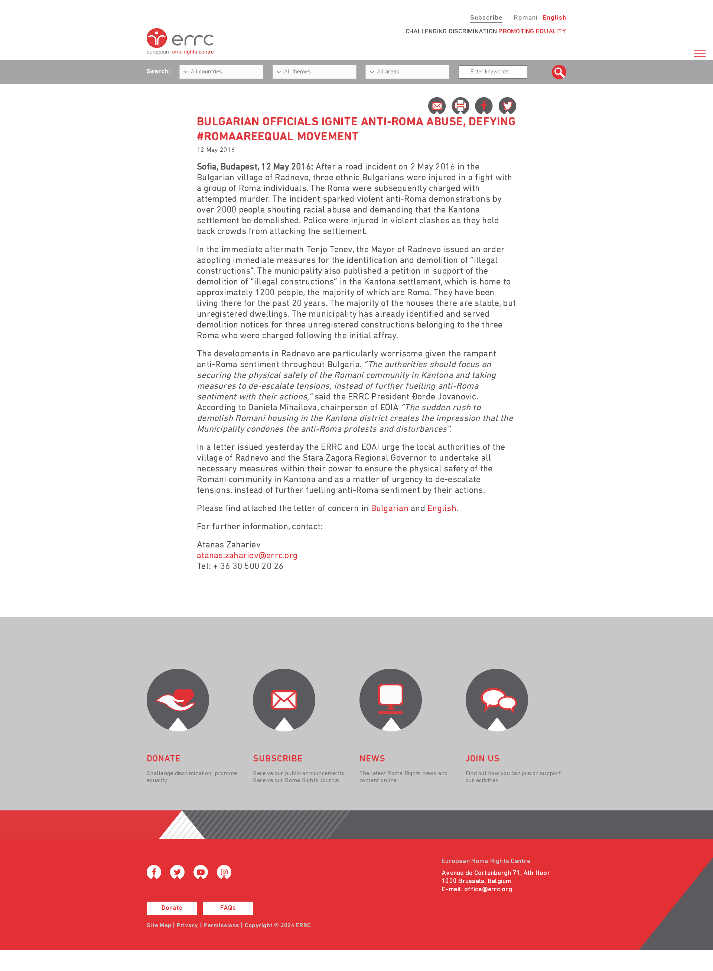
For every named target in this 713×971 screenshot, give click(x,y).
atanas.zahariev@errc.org (247, 556)
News (372, 759)
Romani (526, 18)
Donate (172, 908)
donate (164, 759)
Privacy (187, 926)
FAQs (228, 908)
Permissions (221, 926)
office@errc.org (488, 889)
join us (483, 759)
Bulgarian (389, 508)
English (554, 18)
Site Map (159, 926)
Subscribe (486, 18)
